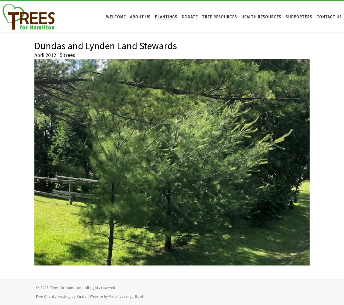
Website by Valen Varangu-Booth (118, 296)
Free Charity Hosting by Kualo (62, 296)
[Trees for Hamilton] (31, 16)
